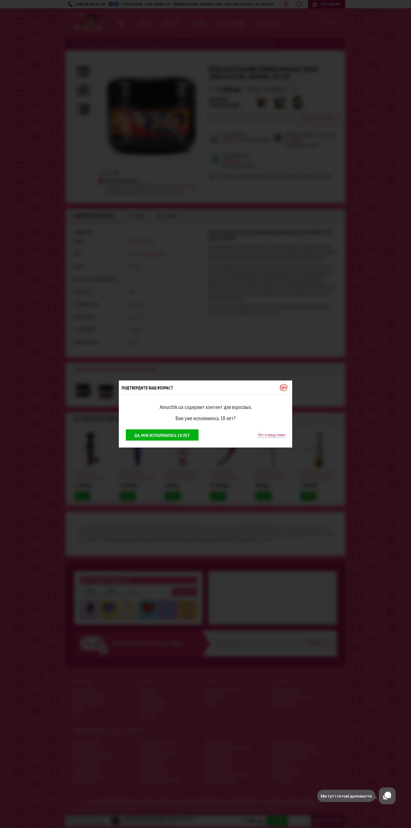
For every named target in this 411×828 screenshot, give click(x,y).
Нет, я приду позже (271, 434)
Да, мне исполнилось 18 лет (162, 435)
